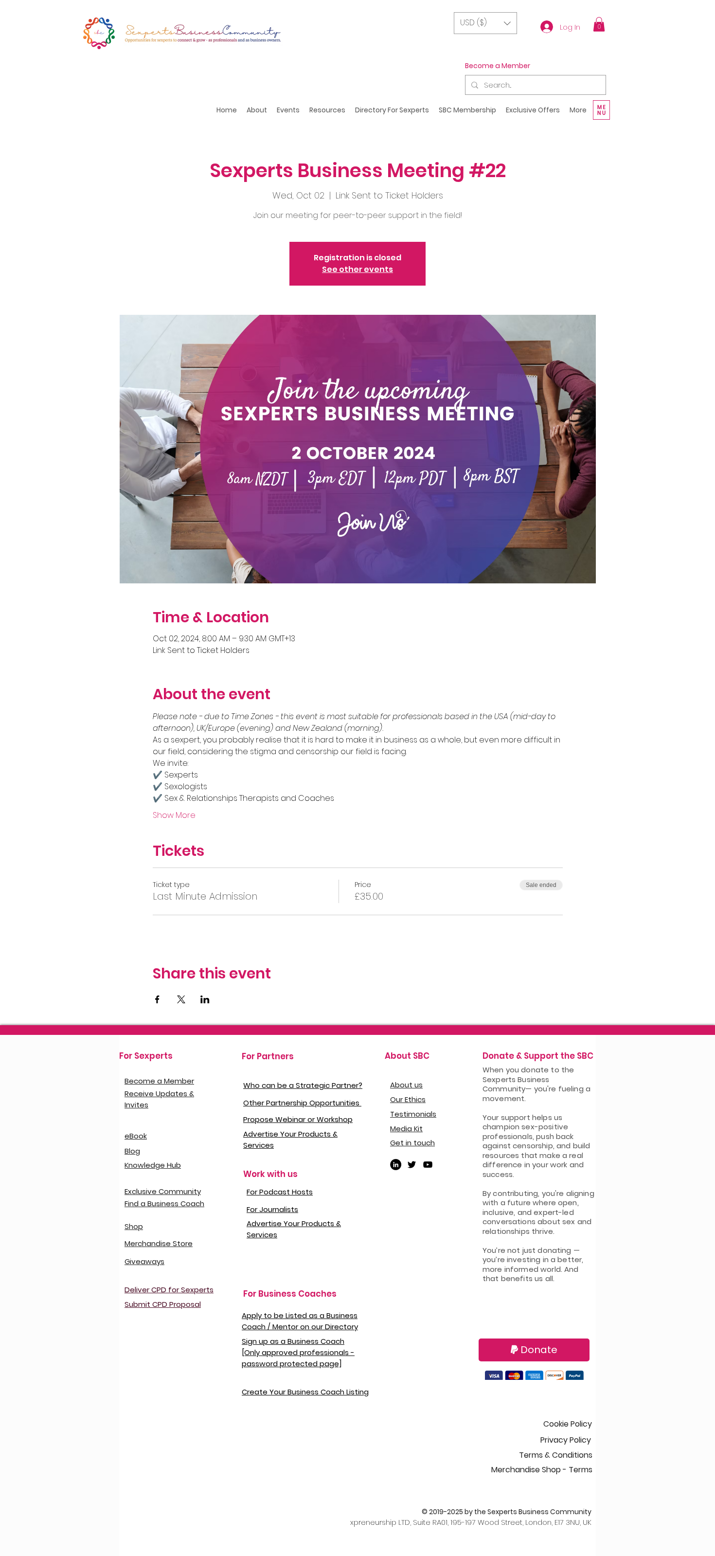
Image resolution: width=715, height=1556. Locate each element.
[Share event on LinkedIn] (205, 999)
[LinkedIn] (395, 1164)
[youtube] (427, 1164)
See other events (357, 269)
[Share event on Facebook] (157, 999)
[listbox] (485, 23)
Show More (174, 815)
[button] (485, 23)
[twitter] (411, 1164)
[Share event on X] (181, 999)
